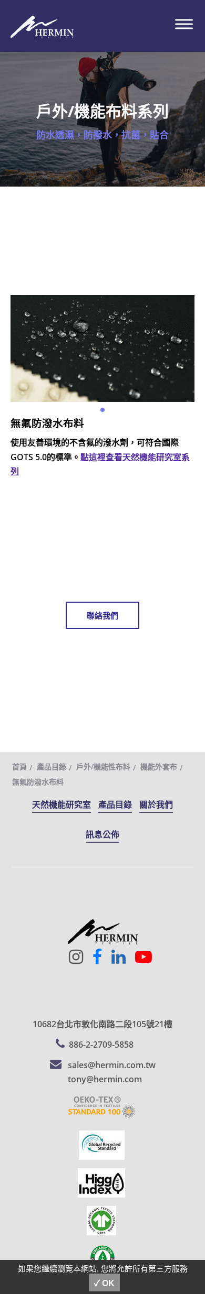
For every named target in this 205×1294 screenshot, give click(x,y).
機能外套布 (158, 766)
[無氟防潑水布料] (102, 347)
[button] (102, 410)
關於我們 (156, 804)
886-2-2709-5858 (101, 1044)
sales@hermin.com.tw (112, 1065)
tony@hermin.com (105, 1079)
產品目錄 (51, 766)
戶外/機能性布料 (103, 766)
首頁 (19, 766)
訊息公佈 (102, 834)
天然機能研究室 (61, 804)
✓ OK (104, 1283)
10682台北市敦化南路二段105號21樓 (102, 1024)
